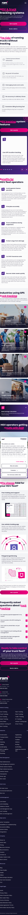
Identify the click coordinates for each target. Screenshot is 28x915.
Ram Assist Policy (4, 898)
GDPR (1, 890)
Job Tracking (3, 811)
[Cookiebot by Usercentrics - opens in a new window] (20, 439)
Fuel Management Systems (7, 764)
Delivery (17, 742)
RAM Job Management (6, 814)
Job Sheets (3, 801)
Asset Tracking (4, 719)
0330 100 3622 (3, 688)
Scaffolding (18, 747)
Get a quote (13, 24)
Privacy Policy (3, 893)
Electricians (18, 737)
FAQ (1, 882)
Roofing (17, 744)
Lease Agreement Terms (6, 905)
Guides (2, 872)
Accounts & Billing (4, 827)
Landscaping (3, 747)
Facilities (17, 739)
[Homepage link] (4, 678)
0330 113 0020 (3, 703)
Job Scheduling (4, 804)
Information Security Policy (7, 907)
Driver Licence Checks (6, 766)
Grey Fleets (3, 721)
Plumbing (2, 753)
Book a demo (13, 29)
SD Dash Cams (4, 788)
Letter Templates (4, 822)
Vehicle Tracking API (5, 724)
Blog (1, 868)
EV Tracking (18, 719)
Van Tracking (3, 712)
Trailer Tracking (19, 716)
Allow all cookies (14, 465)
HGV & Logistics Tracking (4, 750)
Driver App (3, 776)
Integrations (3, 832)
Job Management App (6, 809)
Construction (3, 735)
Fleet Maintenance (5, 762)
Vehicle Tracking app (21, 721)
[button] (25, 3)
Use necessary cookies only (14, 474)
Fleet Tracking (19, 712)
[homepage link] (4, 3)
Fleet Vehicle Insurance (6, 769)
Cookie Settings (20, 461)
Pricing (2, 845)
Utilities (2, 744)
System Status (4, 829)
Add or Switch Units (5, 857)
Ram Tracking (3, 726)
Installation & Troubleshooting (8, 824)
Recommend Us (4, 850)
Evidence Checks (4, 806)
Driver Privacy (19, 724)
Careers (2, 852)
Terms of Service (4, 900)
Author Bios (3, 842)
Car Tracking (3, 716)
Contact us (3, 854)
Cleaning (2, 742)
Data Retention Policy (6, 902)
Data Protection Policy (6, 895)
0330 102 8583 (3, 696)
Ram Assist (3, 779)
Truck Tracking (4, 714)
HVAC (1, 739)
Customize (13, 470)
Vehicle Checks (4, 771)
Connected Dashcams (6, 791)
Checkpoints (3, 774)
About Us (2, 840)
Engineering (18, 735)
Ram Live (2, 793)
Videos (2, 875)
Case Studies (3, 870)
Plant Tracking (19, 714)
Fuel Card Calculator (5, 880)
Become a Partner (5, 847)
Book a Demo (3, 859)
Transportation (4, 737)
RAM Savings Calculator (6, 877)
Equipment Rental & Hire (20, 750)
